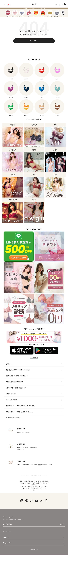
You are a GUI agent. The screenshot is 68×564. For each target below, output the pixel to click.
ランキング (50, 12)
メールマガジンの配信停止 (13, 418)
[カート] (63, 5)
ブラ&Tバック (22, 12)
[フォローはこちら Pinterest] (46, 501)
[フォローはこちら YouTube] (36, 501)
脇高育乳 (57, 12)
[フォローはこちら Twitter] (41, 501)
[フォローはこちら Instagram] (22, 501)
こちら (39, 464)
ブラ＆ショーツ (15, 12)
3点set (29, 12)
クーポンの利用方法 (11, 400)
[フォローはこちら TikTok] (31, 501)
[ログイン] (56, 5)
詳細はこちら (20, 449)
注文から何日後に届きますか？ (14, 382)
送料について (9, 364)
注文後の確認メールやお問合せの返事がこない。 (19, 412)
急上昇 (43, 12)
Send (61, 524)
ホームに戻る (34, 40)
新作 (8, 12)
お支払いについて (11, 394)
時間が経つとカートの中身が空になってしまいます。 (20, 406)
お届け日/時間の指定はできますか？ (16, 388)
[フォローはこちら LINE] (27, 501)
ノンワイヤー (63, 12)
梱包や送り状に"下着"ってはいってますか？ (18, 370)
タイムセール (36, 12)
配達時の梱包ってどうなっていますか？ (17, 376)
